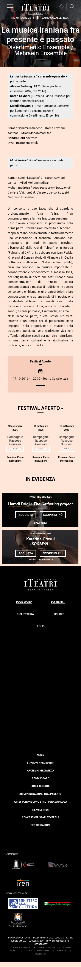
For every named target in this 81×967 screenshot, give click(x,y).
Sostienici (58, 601)
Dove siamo (24, 601)
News (40, 754)
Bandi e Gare (40, 778)
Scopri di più (54, 515)
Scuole (59, 614)
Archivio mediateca (40, 770)
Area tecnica (40, 786)
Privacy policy (47, 947)
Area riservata (21, 947)
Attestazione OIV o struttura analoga (40, 801)
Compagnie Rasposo (15, 440)
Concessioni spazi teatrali (40, 817)
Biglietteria (25, 614)
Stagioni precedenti (40, 762)
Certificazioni (40, 825)
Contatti (40, 954)
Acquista (16, 449)
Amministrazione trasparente (40, 794)
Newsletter (40, 809)
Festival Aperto (40, 361)
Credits (61, 950)
